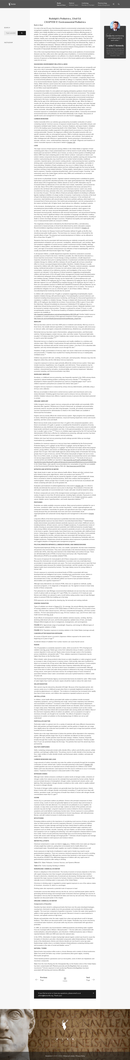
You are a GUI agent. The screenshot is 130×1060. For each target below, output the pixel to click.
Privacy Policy (80, 1056)
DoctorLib (48, 1056)
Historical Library (68, 1056)
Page (43, 978)
